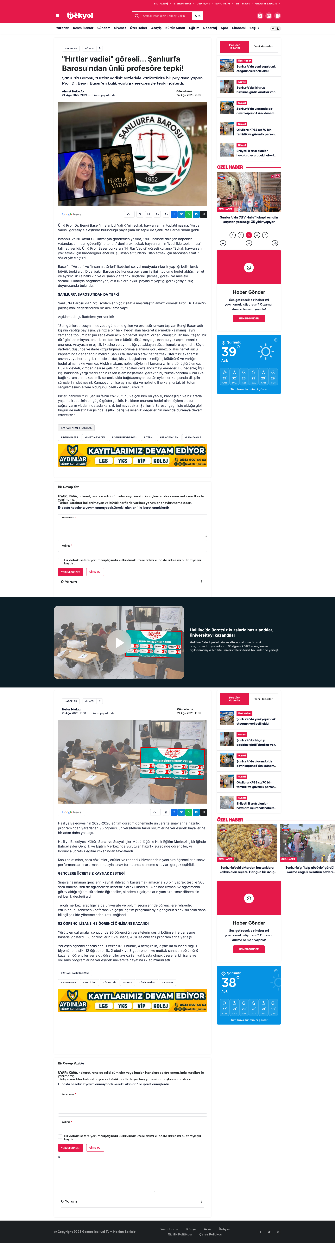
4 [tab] (257, 243)
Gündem (103, 28)
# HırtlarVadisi (95, 437)
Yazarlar (62, 28)
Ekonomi (239, 28)
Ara (197, 15)
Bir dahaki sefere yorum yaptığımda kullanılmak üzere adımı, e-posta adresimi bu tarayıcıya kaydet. (132, 562)
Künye (191, 1229)
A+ (157, 214)
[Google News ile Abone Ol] (71, 214)
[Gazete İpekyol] (80, 15)
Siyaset (120, 28)
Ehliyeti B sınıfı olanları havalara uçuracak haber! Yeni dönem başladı (255, 156)
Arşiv (208, 1229)
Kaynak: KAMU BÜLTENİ (75, 973)
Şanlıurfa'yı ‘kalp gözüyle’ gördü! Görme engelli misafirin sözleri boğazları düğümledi (309, 872)
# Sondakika (193, 437)
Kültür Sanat (175, 28)
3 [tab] (249, 243)
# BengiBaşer (69, 437)
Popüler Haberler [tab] (234, 47)
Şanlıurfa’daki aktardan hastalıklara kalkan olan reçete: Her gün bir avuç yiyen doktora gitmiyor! (249, 230)
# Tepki (148, 437)
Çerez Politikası (210, 1234)
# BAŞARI (167, 983)
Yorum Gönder (70, 572)
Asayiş (156, 28)
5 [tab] (265, 243)
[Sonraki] (275, 251)
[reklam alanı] (132, 455)
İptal (81, 1063)
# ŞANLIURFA (68, 983)
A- (166, 214)
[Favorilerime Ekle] (139, 214)
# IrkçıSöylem (169, 437)
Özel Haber (138, 28)
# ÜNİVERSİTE (147, 983)
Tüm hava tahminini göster (249, 397)
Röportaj (210, 28)
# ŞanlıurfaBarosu (124, 437)
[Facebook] (260, 1232)
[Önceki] (223, 251)
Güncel (242, 103)
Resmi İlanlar (83, 28)
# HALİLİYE (89, 983)
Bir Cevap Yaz (68, 487)
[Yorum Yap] (148, 214)
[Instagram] (278, 1232)
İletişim (224, 1229)
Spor (224, 28)
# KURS (127, 983)
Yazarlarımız (169, 1229)
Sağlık (254, 28)
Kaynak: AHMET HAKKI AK (76, 427)
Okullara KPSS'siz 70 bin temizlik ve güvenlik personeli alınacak (257, 134)
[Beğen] (129, 214)
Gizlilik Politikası (180, 1234)
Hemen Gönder (249, 326)
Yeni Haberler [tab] (263, 46)
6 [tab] (249, 251)
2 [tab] (241, 243)
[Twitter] (269, 1232)
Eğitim (194, 28)
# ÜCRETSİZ (110, 983)
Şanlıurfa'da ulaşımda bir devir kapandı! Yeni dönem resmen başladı (255, 113)
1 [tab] (232, 243)
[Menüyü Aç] (57, 15)
